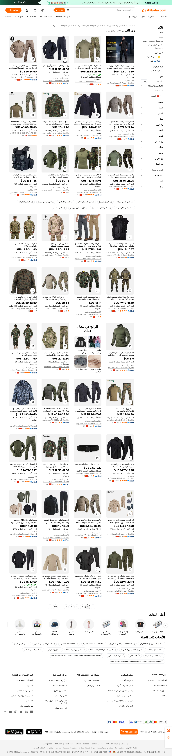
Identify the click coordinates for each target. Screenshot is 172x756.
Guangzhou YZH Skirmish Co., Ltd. (120, 136)
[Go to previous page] (93, 606)
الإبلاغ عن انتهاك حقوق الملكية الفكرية (55, 702)
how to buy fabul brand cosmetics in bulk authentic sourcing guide (135, 661)
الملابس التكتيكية (24, 202)
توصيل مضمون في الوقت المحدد (120, 690)
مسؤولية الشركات (160, 690)
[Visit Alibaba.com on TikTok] (4, 712)
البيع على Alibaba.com (24, 680)
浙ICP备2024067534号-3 (154, 752)
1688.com (58, 744)
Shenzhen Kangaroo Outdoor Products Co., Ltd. (55, 255)
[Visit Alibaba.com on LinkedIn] (26, 712)
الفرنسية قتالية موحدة (123, 208)
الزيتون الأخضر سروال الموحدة (131, 650)
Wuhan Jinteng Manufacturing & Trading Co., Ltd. (55, 133)
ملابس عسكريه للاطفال (32, 650)
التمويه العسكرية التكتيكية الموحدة (101, 650)
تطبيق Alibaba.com (53, 732)
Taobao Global (97, 744)
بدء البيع (30, 685)
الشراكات (29, 701)
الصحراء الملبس (64, 202)
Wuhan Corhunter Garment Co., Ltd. (23, 257)
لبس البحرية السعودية (115, 656)
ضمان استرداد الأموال (125, 685)
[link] (168, 730)
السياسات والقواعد (126, 706)
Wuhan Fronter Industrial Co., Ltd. (55, 81)
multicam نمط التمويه (67, 644)
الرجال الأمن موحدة (44, 202)
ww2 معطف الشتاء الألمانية (92, 644)
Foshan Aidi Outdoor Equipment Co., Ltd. (55, 308)
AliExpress (47, 744)
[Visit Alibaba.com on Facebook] (31, 712)
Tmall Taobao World (73, 744)
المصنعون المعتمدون (92, 680)
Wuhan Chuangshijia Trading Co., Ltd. (87, 192)
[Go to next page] (50, 606)
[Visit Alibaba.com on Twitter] (21, 712)
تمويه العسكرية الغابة (84, 202)
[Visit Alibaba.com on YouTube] (10, 712)
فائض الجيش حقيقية (123, 202)
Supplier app (97, 732)
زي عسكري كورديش (77, 208)
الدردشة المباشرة (60, 685)
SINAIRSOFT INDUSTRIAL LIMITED (23, 133)
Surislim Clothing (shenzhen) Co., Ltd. (23, 308)
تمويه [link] (55, 25)
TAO (107, 744)
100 (55, 607)
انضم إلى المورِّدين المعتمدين (22, 696)
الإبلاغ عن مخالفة (60, 708)
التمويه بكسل (57, 208)
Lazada (86, 744)
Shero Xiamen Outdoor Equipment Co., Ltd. (120, 308)
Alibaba (132, 25)
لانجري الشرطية (52, 650)
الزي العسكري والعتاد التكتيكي (150, 644)
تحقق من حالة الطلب (25, 690)
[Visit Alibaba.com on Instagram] (15, 712)
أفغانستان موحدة (155, 650)
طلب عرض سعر (93, 685)
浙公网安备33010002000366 (129, 752)
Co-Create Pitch (160, 685)
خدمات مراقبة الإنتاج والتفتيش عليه (119, 701)
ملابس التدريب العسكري (100, 208)
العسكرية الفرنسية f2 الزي (43, 644)
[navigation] (151, 316)
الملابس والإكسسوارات (116, 25)
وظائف (164, 696)
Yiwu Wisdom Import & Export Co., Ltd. (55, 367)
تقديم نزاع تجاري (60, 690)
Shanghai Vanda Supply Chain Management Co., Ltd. (120, 368)
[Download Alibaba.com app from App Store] (34, 731)
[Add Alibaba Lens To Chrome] (129, 731)
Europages (125, 744)
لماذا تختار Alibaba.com (157, 680)
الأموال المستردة (60, 696)
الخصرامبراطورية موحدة (74, 650)
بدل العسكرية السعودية (153, 656)
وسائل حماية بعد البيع (125, 696)
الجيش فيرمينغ (104, 202)
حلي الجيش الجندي (20, 644)
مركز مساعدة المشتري (58, 680)
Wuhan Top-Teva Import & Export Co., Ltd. (120, 83)
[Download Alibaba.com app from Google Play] (14, 731)
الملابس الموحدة (67, 25)
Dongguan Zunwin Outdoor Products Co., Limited (23, 192)
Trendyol (114, 744)
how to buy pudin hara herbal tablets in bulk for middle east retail (75, 656)
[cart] (35, 11)
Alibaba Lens (156, 732)
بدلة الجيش (133, 656)
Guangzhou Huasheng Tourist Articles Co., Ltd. (120, 255)
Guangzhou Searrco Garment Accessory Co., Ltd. (87, 82)
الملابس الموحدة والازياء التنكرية (90, 25)
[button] (68, 10)
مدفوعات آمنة (127, 680)
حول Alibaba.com (159, 675)
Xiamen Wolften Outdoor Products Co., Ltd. (87, 258)
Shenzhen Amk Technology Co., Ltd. (55, 190)
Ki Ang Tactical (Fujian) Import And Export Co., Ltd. (23, 77)
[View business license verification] (110, 752)
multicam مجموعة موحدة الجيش (121, 644)
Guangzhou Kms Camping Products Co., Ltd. (87, 135)
